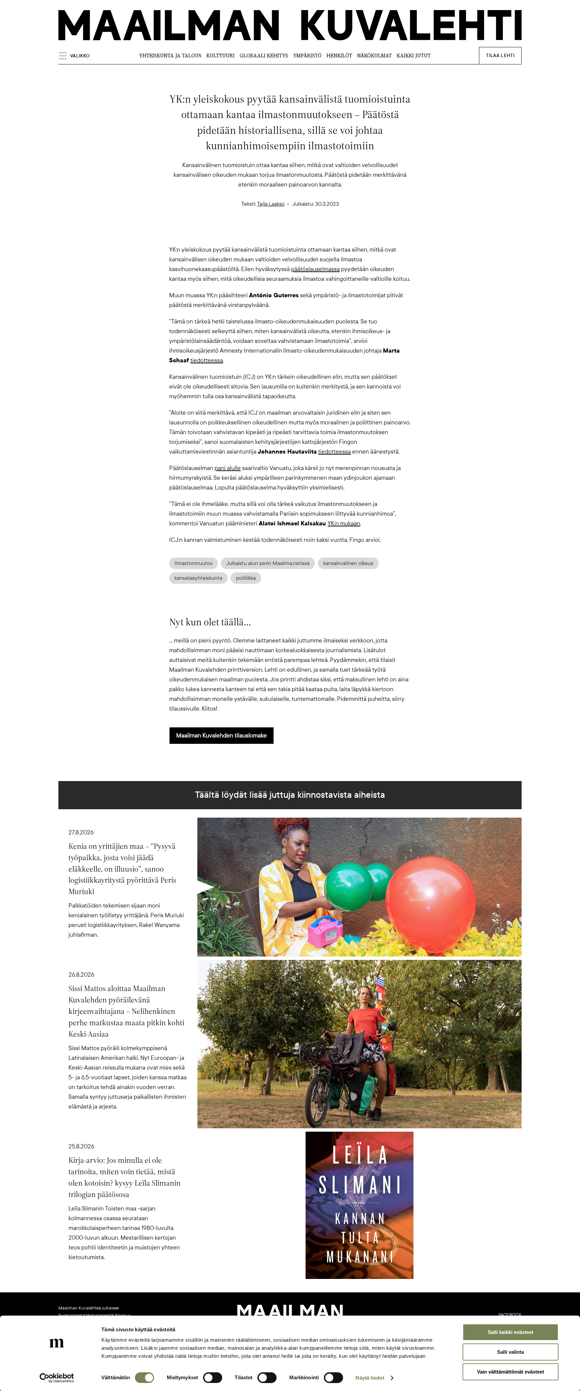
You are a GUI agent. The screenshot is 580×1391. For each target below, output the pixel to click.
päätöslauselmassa (315, 269)
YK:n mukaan (344, 523)
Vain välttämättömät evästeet (510, 1372)
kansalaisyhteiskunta (198, 578)
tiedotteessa (206, 360)
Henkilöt (339, 55)
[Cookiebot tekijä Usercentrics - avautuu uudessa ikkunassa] (57, 1378)
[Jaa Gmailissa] (279, 233)
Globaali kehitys (264, 55)
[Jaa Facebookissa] (300, 233)
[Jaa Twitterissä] (257, 233)
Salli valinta (510, 1352)
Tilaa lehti (500, 55)
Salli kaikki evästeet (510, 1332)
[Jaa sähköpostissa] (322, 233)
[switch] (212, 1377)
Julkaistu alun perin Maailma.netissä (267, 563)
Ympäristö (307, 55)
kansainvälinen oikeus (348, 563)
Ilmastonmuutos (193, 563)
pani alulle (227, 468)
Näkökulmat (374, 55)
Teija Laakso (271, 204)
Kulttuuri (220, 55)
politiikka (246, 578)
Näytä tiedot (369, 1378)
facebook (510, 1315)
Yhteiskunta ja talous (170, 55)
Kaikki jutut (414, 55)
